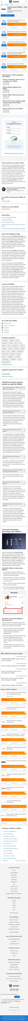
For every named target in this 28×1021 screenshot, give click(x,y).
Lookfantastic (5, 359)
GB (12, 1010)
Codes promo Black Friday (14, 939)
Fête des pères (14, 891)
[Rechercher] (26, 1)
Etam (3, 351)
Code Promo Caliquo (8, 853)
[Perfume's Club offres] (3, 815)
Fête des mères (14, 889)
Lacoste (10, 348)
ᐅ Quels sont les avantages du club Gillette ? (12, 430)
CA (14, 1012)
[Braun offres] (3, 762)
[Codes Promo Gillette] (4, 9)
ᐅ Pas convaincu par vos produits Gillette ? (11, 482)
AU (18, 1010)
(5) (8, 15)
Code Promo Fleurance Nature (10, 838)
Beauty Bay (10, 356)
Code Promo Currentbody (9, 855)
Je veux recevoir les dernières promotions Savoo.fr (13, 999)
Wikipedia (6, 332)
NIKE (16, 343)
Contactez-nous (14, 953)
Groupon (4, 348)
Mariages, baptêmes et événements (14, 893)
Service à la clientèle (9, 325)
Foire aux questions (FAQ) (14, 976)
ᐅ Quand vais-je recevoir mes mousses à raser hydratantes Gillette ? (12, 470)
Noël (14, 884)
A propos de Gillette (7, 219)
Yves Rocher (5, 354)
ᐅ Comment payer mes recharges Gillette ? (11, 457)
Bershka (16, 348)
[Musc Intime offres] (3, 694)
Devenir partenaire (14, 981)
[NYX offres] (3, 788)
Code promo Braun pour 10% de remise (16, 760)
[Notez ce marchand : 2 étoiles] (4, 209)
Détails (24, 27)
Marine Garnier (12, 187)
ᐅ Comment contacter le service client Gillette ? (12, 504)
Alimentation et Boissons (14, 929)
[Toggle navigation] (2, 1)
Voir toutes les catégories (7, 376)
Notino (3, 356)
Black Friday (14, 875)
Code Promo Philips (8, 851)
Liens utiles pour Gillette (8, 222)
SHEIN (10, 343)
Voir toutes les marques (7, 364)
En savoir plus (22, 1019)
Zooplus (13, 351)
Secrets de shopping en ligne (9, 217)
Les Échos (17, 356)
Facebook (6, 327)
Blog (14, 955)
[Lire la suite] (2, 371)
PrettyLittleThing (6, 362)
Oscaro (19, 359)
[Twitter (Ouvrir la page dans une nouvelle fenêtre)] (14, 990)
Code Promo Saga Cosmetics (10, 858)
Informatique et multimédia (14, 924)
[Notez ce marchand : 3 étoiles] (6, 209)
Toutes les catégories (14, 932)
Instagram (6, 330)
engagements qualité (17, 153)
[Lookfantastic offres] (3, 735)
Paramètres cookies (14, 967)
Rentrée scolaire (14, 886)
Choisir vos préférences (14, 969)
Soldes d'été (14, 879)
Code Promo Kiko (7, 843)
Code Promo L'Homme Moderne (11, 848)
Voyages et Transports (14, 922)
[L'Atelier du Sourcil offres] (3, 708)
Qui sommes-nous (14, 950)
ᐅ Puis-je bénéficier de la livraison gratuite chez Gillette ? (11, 411)
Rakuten (22, 348)
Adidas (3, 345)
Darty (9, 345)
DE (15, 1010)
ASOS (17, 340)
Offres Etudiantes (14, 872)
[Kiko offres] (3, 722)
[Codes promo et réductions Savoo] (14, 1)
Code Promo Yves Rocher (9, 836)
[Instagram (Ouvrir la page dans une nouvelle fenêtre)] (17, 990)
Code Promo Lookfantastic (9, 831)
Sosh (8, 351)
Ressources (14, 941)
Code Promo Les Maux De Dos (10, 841)
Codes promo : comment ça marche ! (14, 978)
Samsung (12, 354)
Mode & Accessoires (14, 919)
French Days (14, 877)
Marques (6, 4)
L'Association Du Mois (14, 943)
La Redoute (5, 340)
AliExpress (4, 343)
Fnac (20, 343)
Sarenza (22, 345)
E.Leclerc (19, 354)
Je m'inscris (17, 996)
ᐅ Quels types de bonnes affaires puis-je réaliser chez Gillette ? (13, 388)
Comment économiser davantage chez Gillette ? (14, 228)
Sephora (12, 340)
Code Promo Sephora (8, 833)
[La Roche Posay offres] (3, 748)
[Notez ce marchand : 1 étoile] (2, 209)
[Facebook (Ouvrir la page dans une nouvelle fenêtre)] (11, 990)
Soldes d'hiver (14, 882)
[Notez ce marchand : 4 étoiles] (7, 209)
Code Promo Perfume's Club (10, 846)
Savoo (2, 4)
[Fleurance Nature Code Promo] (3, 775)
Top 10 (14, 870)
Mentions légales (14, 964)
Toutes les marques (14, 912)
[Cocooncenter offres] (3, 802)
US (9, 1010)
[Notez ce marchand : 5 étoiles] (9, 209)
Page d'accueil (7, 323)
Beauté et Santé (6, 374)
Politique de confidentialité (14, 962)
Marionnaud (20, 351)
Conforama (13, 359)
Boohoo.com (15, 345)
